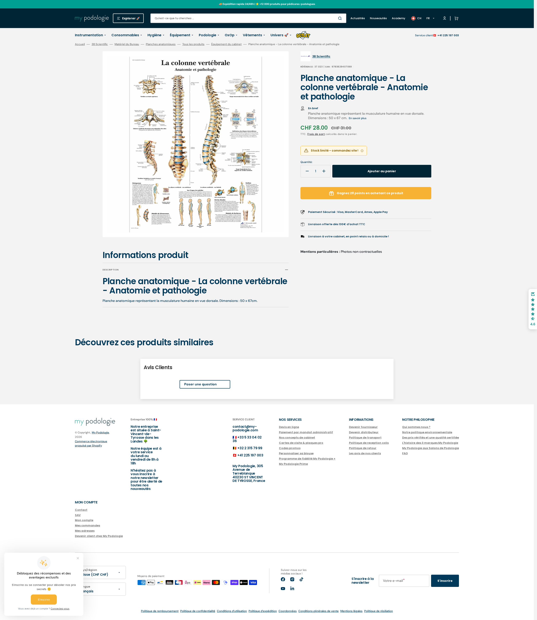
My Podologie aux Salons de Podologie (430, 448)
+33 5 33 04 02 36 (247, 439)
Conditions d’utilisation (232, 611)
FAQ (405, 453)
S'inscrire (445, 581)
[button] (455, 18)
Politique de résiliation (378, 611)
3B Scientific (100, 44)
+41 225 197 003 (448, 35)
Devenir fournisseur (363, 427)
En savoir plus (358, 118)
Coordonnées (288, 611)
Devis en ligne (289, 427)
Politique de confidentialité (197, 611)
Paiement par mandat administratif (306, 432)
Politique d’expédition (263, 611)
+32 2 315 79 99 (249, 448)
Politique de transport (365, 438)
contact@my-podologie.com (245, 428)
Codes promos (289, 448)
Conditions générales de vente (318, 611)
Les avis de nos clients (365, 453)
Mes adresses (85, 531)
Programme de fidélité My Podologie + (307, 459)
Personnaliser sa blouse (296, 453)
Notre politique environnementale (427, 432)
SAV (78, 515)
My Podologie (100, 432)
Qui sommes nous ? (416, 427)
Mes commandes (87, 525)
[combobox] (248, 18)
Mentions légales (351, 611)
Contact (81, 510)
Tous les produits (193, 44)
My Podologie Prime (293, 464)
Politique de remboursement (160, 611)
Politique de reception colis (369, 443)
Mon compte (84, 520)
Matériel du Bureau (127, 44)
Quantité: (306, 162)
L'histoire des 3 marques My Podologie (430, 443)
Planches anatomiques (161, 44)
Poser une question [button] (200, 384)
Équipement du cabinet (226, 44)
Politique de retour (362, 448)
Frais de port (316, 134)
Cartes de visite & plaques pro (301, 443)
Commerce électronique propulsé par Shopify (91, 443)
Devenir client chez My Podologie (99, 536)
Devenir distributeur (364, 432)
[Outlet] (303, 35)
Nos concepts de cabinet (297, 438)
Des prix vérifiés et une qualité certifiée (430, 438)
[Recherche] (340, 18)
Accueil (80, 44)
